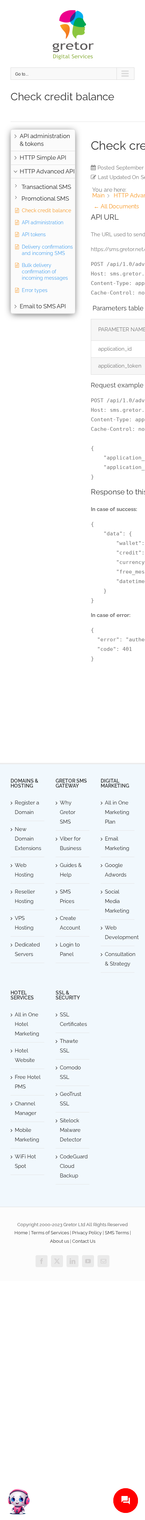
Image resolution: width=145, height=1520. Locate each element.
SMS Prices (67, 896)
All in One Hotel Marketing (27, 1024)
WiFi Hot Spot (25, 1161)
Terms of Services (50, 1232)
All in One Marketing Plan (117, 812)
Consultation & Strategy (118, 959)
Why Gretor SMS (67, 812)
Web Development (118, 932)
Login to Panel (70, 949)
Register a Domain (27, 807)
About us (59, 1241)
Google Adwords (115, 870)
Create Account (70, 923)
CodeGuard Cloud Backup (73, 1166)
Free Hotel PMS (27, 1082)
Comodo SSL (70, 1072)
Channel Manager (25, 1108)
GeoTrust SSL (70, 1099)
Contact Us (83, 1241)
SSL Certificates (73, 1019)
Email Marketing (117, 843)
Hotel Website (25, 1055)
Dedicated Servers (27, 949)
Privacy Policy (87, 1232)
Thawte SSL (69, 1046)
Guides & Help (71, 870)
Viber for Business (70, 843)
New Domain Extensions (28, 838)
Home (21, 1232)
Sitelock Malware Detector (70, 1130)
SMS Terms (117, 1232)
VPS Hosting (24, 923)
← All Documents (116, 206)
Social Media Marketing (117, 901)
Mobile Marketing (27, 1135)
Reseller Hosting (25, 896)
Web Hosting (24, 870)
